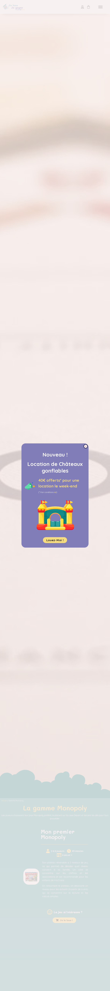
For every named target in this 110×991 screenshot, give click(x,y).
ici (55, 492)
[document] (55, 495)
